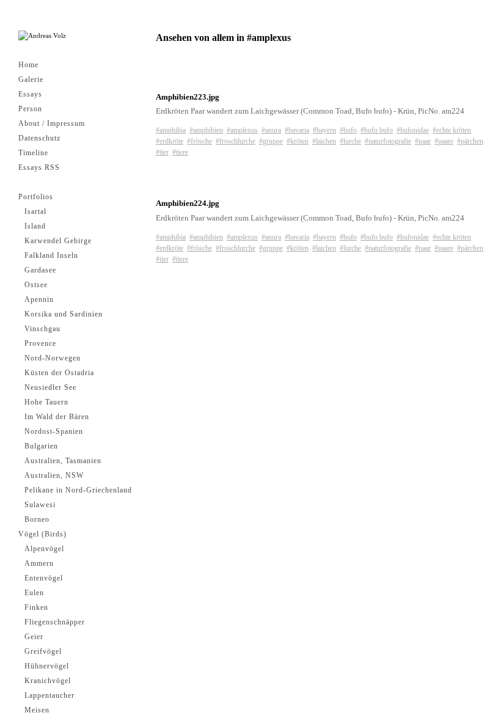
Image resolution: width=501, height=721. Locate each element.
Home (28, 64)
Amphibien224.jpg (187, 203)
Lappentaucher (49, 695)
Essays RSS (39, 167)
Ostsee (36, 284)
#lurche (350, 141)
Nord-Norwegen (52, 358)
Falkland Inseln (51, 255)
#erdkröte (169, 141)
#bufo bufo (376, 130)
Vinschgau (42, 328)
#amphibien (206, 130)
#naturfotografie (388, 141)
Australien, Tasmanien (62, 460)
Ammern (39, 563)
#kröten (298, 141)
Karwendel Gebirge (58, 240)
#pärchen (470, 141)
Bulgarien (41, 446)
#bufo (348, 130)
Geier (33, 636)
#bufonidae (413, 130)
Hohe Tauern (46, 402)
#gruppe (271, 141)
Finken (36, 607)
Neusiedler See (50, 387)
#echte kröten (452, 130)
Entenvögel (43, 578)
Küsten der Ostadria (59, 372)
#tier (162, 152)
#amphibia (171, 130)
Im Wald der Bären (56, 416)
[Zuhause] (42, 36)
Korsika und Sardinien (63, 314)
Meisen (36, 710)
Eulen (34, 592)
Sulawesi (40, 504)
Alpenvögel (44, 548)
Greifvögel (43, 651)
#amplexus (242, 130)
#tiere (180, 152)
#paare (443, 141)
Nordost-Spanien (53, 431)
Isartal (35, 211)
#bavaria (297, 130)
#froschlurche (235, 141)
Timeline (33, 152)
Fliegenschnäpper (54, 622)
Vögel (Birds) (42, 534)
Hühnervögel (46, 666)
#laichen (324, 141)
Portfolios (35, 196)
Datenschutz (39, 138)
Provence (40, 343)
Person (30, 108)
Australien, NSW (54, 475)
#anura (271, 130)
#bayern (324, 130)
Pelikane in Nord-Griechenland (78, 490)
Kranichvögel (47, 680)
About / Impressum (51, 123)
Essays (30, 94)
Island (35, 226)
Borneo (36, 519)
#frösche (199, 141)
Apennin (39, 299)
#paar (423, 141)
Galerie (30, 79)
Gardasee (40, 270)
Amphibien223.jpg (187, 96)
